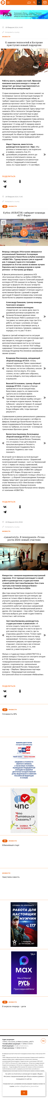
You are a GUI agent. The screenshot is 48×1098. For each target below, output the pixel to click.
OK (24, 1093)
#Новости (6, 36)
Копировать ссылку (10, 32)
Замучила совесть (11, 877)
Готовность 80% (9, 714)
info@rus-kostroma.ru (21, 1046)
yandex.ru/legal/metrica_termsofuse (27, 1086)
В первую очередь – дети (14, 1006)
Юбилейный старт (10, 845)
